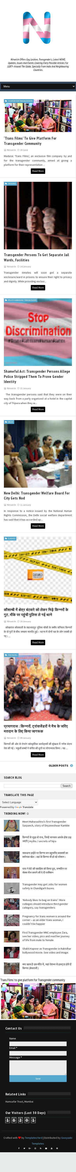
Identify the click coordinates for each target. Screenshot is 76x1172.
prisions (12, 183)
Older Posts (58, 765)
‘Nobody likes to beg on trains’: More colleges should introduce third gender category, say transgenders (45, 903)
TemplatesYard (33, 1137)
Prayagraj (12, 655)
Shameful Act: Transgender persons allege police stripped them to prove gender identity (37, 376)
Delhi (10, 422)
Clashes (11, 538)
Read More (38, 171)
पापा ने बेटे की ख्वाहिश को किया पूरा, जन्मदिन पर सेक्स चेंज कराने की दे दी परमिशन (44, 870)
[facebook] (19, 1148)
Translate (28, 807)
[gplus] (30, 1148)
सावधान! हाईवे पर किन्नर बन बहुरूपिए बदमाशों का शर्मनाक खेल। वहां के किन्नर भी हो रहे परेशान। (45, 855)
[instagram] (35, 1148)
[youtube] (52, 1148)
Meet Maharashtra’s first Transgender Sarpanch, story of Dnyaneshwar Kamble (46, 823)
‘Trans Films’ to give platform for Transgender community (32, 980)
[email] (46, 1148)
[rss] (41, 1148)
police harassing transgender (22, 300)
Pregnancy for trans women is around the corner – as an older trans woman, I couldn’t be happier (46, 920)
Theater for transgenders (20, 101)
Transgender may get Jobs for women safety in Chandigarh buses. (44, 886)
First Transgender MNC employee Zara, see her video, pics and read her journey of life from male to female (46, 936)
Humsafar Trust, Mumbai (19, 1101)
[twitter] (24, 1148)
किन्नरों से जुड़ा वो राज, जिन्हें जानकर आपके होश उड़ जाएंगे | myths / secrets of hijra (46, 839)
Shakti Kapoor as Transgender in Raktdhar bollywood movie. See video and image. (46, 950)
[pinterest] (57, 1148)
